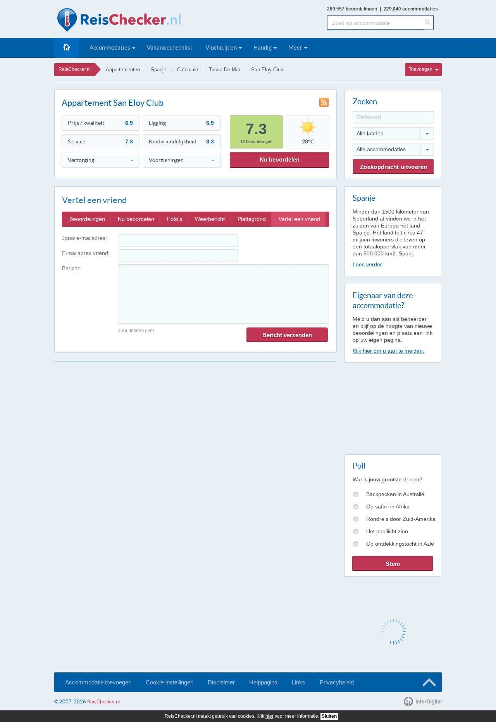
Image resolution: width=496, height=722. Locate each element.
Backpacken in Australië (395, 494)
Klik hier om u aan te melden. (388, 351)
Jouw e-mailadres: (84, 238)
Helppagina (263, 682)
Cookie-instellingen (169, 682)
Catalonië (187, 69)
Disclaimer (221, 682)
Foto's (174, 219)
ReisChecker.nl (75, 69)
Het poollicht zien (387, 531)
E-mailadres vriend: (86, 253)
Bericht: (71, 268)
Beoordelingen (87, 219)
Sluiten (329, 716)
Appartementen (123, 69)
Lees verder (367, 264)
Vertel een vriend (299, 219)
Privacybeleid (337, 682)
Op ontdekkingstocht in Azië (400, 544)
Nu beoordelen (280, 159)
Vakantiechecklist (170, 47)
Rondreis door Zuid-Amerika (401, 519)
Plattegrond (252, 219)
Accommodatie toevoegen (98, 682)
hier (269, 716)
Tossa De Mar (224, 69)
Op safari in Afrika (388, 506)
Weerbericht (210, 219)
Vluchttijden (221, 47)
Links (298, 682)
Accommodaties (110, 47)
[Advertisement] (392, 407)
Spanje (158, 69)
